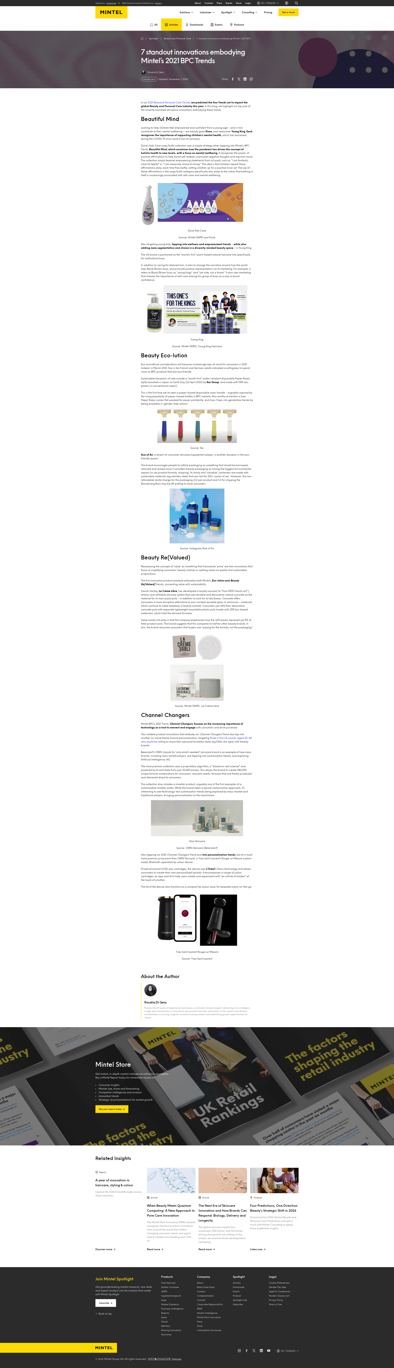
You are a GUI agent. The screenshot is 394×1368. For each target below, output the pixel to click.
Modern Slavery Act (279, 1296)
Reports (165, 1313)
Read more (153, 1249)
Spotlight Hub (240, 1300)
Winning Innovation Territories (171, 1332)
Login (248, 3)
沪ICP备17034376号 (159, 1359)
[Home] (142, 38)
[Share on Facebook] (233, 79)
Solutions (185, 12)
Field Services (168, 1283)
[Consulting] (256, 12)
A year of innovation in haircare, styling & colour (114, 1182)
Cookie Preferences (279, 1283)
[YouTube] (269, 1351)
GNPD (164, 1291)
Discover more (103, 1249)
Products (167, 1277)
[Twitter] (254, 1351)
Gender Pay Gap (277, 1287)
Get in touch (288, 12)
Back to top (105, 1314)
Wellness (165, 1326)
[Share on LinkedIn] (245, 79)
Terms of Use (275, 1304)
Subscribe (104, 1303)
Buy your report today (110, 1109)
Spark (164, 1317)
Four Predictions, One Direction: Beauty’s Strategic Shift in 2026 (274, 1208)
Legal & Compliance (279, 1291)
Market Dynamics (170, 1304)
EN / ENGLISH (268, 3)
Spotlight (226, 12)
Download (141, 3)
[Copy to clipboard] (251, 79)
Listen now (256, 1249)
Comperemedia (205, 1296)
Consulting (248, 12)
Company (203, 1277)
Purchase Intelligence (172, 1308)
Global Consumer (170, 1287)
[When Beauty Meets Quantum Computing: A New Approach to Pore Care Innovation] (171, 1180)
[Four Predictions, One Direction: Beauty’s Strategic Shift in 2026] (274, 1180)
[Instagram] (239, 1351)
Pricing (268, 12)
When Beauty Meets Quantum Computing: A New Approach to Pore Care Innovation (171, 1210)
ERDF (199, 1308)
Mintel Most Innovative (209, 1317)
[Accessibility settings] (287, 3)
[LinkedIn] (261, 1351)
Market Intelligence (207, 1313)
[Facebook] (246, 1351)
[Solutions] (192, 12)
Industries (205, 12)
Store (238, 3)
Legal (272, 1277)
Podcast (239, 25)
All (155, 25)
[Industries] (213, 12)
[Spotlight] (234, 12)
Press (219, 3)
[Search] (297, 3)
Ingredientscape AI (171, 1296)
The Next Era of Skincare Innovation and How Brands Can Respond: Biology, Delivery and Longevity (223, 1213)
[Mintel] (111, 12)
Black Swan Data (206, 1287)
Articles (173, 25)
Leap (163, 1300)
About (198, 3)
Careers (201, 1291)
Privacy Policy (276, 1300)
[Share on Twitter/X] (239, 79)
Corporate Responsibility (210, 1304)
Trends (164, 1321)
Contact (209, 3)
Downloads (196, 25)
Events (229, 3)
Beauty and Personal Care (177, 38)
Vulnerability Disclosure (209, 1330)
